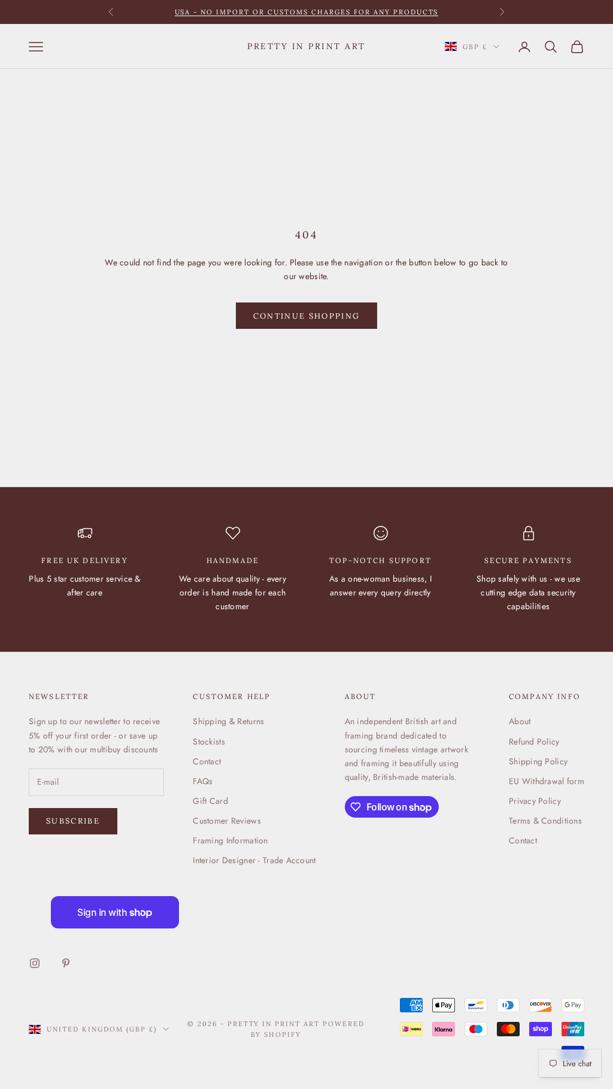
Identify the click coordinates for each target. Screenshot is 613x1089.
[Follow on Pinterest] (66, 963)
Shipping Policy (538, 761)
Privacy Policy (535, 801)
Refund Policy (534, 742)
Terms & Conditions (545, 821)
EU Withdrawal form (546, 781)
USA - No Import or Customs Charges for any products (307, 12)
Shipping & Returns (228, 721)
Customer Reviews (226, 821)
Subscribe (73, 821)
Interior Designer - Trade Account (254, 860)
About (519, 721)
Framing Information (230, 840)
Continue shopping (306, 316)
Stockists (209, 742)
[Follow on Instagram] (35, 963)
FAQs (203, 781)
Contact (207, 761)
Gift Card (210, 801)
